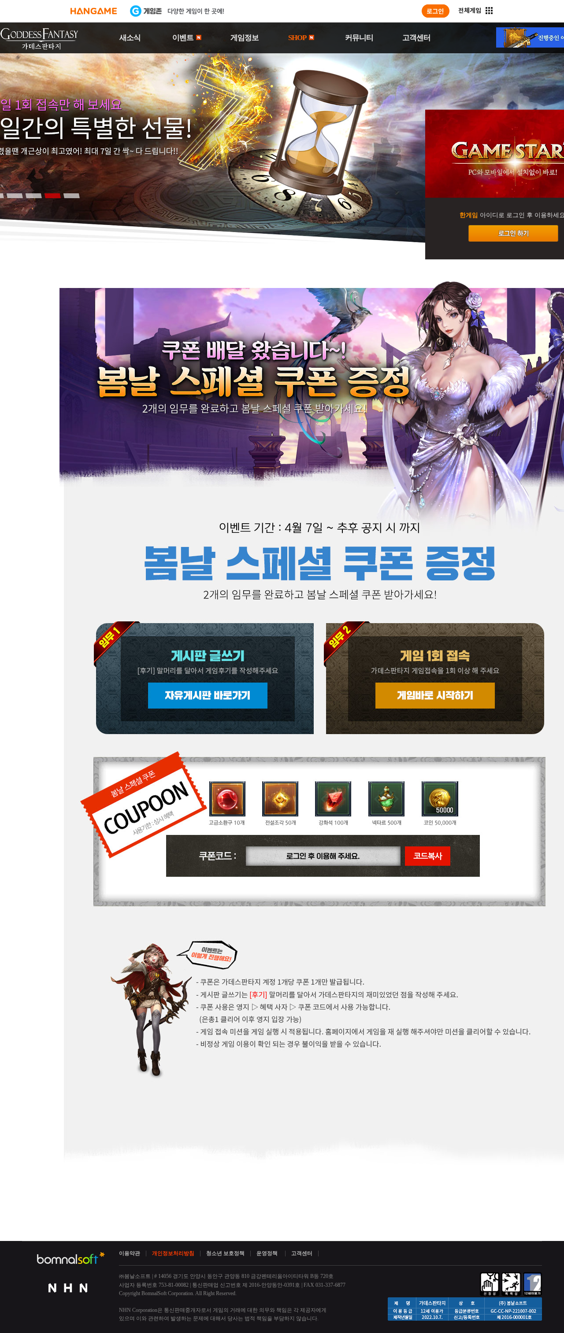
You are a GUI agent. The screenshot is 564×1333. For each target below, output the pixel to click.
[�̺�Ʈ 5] (71, 195)
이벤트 (183, 37)
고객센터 (416, 37)
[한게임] (93, 11)
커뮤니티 (359, 37)
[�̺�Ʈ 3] (33, 195)
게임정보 (244, 37)
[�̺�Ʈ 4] (52, 195)
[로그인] (435, 11)
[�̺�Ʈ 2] (14, 195)
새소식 (130, 37)
